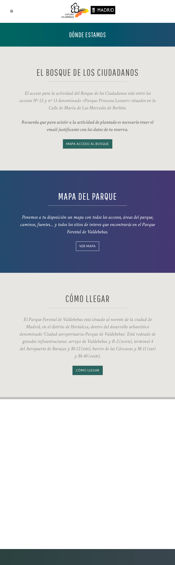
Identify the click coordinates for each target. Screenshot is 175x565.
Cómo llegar (87, 370)
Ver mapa (87, 246)
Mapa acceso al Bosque (87, 144)
